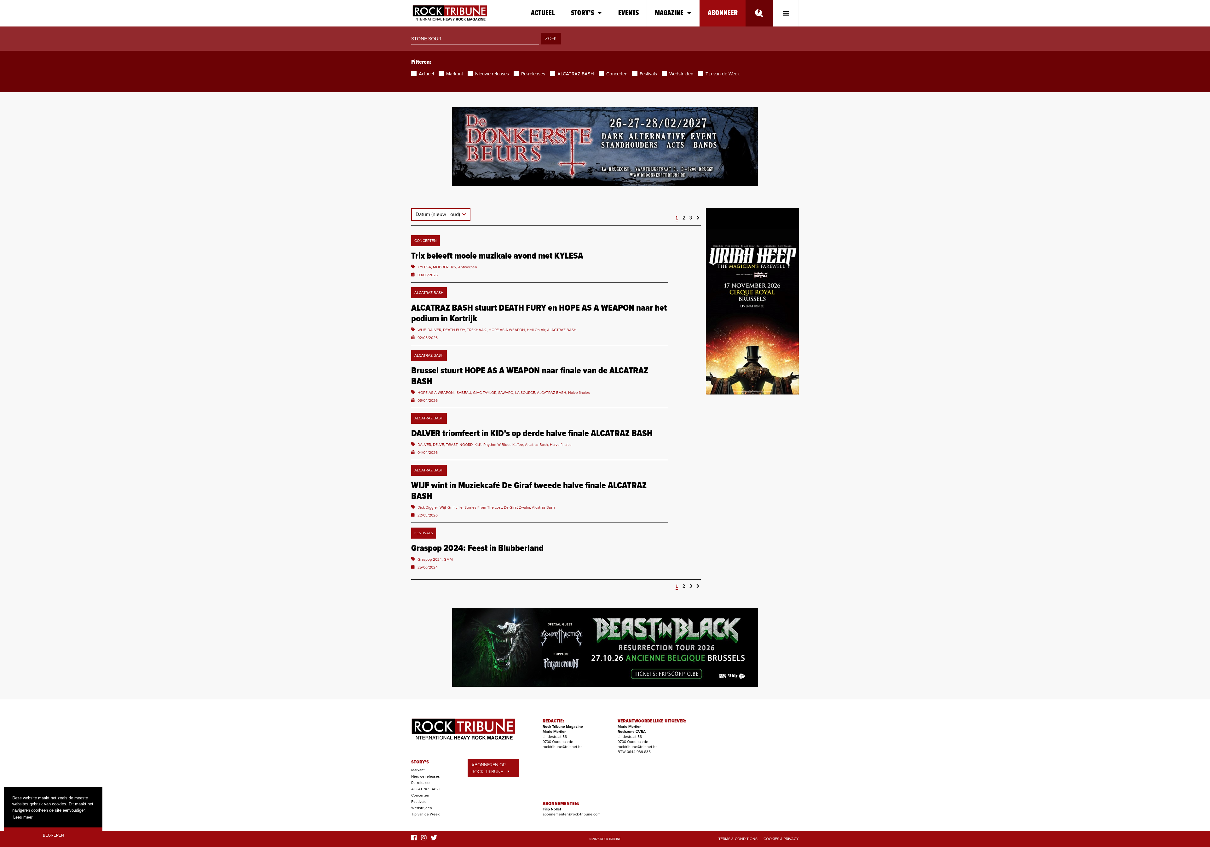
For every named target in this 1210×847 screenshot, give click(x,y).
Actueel (543, 13)
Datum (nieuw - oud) (438, 214)
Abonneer (723, 13)
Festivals (418, 801)
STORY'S (420, 762)
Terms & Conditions (738, 839)
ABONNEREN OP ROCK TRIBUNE (488, 768)
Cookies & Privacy (781, 839)
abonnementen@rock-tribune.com (572, 814)
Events (628, 13)
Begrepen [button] (53, 835)
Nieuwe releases (425, 776)
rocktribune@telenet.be (563, 747)
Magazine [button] (669, 13)
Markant (418, 770)
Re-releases (421, 782)
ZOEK (551, 38)
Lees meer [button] (22, 817)
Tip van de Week (425, 814)
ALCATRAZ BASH (426, 789)
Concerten (420, 795)
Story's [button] (582, 13)
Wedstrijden (421, 808)
